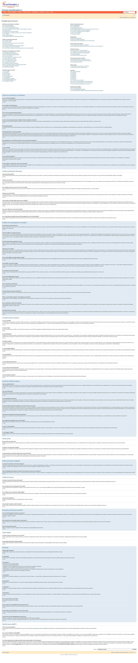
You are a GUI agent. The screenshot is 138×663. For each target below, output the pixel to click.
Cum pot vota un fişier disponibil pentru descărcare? (80, 83)
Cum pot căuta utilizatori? (75, 54)
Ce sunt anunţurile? (6, 77)
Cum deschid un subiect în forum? (9, 52)
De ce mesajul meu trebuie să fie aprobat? (10, 65)
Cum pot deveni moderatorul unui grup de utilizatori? (80, 30)
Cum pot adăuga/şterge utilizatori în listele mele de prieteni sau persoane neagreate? (86, 46)
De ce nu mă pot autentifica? (7, 25)
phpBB (66, 654)
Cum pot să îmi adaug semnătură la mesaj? (10, 54)
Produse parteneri (12, 12)
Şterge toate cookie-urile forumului (121, 652)
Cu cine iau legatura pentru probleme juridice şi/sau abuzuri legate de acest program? (86, 90)
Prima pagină (6, 15)
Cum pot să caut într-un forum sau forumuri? (79, 50)
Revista (20, 12)
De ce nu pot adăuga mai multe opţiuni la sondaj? (11, 57)
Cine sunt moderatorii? (74, 26)
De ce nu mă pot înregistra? (7, 35)
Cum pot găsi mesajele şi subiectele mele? (78, 55)
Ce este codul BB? (6, 71)
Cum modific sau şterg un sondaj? (9, 58)
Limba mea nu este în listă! (7, 44)
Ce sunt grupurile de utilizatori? (76, 27)
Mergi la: (95, 649)
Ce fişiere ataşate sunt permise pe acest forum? (79, 66)
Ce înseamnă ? (73, 75)
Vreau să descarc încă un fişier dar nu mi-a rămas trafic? (81, 82)
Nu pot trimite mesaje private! (76, 38)
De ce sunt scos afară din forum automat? (10, 27)
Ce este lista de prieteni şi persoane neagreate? (79, 44)
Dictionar (42, 12)
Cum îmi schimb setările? (7, 40)
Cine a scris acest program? (75, 88)
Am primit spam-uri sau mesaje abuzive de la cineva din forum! (82, 40)
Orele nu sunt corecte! (6, 41)
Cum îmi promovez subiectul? (8, 66)
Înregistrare (127, 17)
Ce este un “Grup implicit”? (75, 32)
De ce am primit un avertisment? (8, 62)
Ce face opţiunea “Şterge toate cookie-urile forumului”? (12, 36)
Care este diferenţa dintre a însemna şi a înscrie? (79, 59)
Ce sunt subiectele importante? (8, 78)
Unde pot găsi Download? (75, 71)
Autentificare (133, 17)
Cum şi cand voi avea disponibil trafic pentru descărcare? (81, 81)
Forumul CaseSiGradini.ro (12, 10)
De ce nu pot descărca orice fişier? (77, 80)
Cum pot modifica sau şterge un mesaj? (10, 53)
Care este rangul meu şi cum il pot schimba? (11, 46)
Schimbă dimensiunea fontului (134, 15)
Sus (4, 102)
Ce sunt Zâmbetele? (6, 73)
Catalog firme (35, 12)
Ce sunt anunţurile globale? (7, 76)
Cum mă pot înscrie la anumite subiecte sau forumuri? (80, 60)
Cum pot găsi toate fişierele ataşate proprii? (78, 67)
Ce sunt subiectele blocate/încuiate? (9, 79)
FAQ (122, 17)
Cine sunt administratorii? (75, 25)
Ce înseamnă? (73, 72)
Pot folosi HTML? (5, 72)
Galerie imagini (27, 12)
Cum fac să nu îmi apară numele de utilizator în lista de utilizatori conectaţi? (16, 29)
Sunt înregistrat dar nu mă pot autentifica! (10, 31)
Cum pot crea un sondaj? (7, 55)
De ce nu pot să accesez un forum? (9, 59)
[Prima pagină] (10, 5)
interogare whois (101, 641)
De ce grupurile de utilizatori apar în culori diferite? (80, 31)
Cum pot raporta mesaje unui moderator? (10, 63)
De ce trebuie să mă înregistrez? (8, 26)
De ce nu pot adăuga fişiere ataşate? (9, 60)
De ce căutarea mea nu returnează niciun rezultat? (80, 51)
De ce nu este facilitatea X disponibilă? (77, 89)
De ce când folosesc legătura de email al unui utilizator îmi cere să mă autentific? (17, 48)
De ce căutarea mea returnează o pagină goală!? (79, 52)
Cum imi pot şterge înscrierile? (76, 61)
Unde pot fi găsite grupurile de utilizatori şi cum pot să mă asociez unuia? (84, 29)
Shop (47, 12)
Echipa (112, 652)
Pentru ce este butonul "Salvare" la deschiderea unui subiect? (14, 64)
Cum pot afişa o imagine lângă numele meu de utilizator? (13, 45)
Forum (51, 12)
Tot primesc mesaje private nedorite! (77, 39)
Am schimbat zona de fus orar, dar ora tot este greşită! (12, 43)
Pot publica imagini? (6, 74)
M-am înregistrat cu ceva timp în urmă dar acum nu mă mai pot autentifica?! (17, 32)
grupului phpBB (42, 628)
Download (60, 551)
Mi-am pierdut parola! (6, 30)
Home (4, 12)
